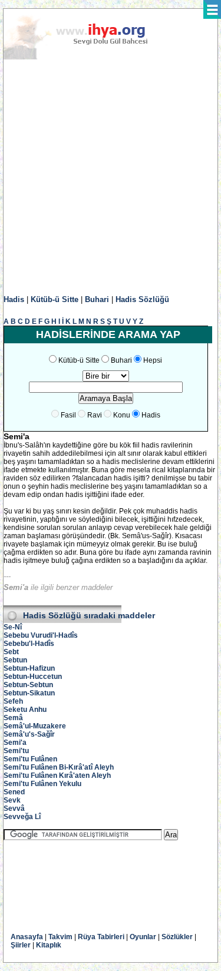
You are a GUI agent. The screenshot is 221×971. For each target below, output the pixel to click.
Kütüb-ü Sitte (54, 299)
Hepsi (152, 360)
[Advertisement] (110, 177)
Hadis (14, 299)
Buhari (97, 299)
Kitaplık (48, 945)
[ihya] (87, 57)
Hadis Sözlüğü (142, 299)
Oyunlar (143, 937)
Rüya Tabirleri (101, 937)
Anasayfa (27, 937)
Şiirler (21, 945)
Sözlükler (177, 937)
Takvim (60, 937)
